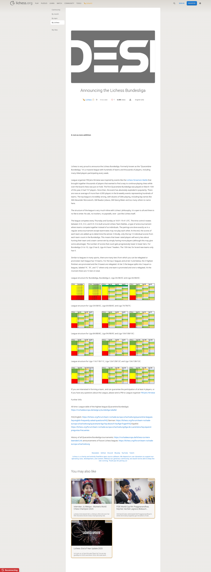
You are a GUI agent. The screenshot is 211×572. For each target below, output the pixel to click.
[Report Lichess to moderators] (130, 99)
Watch (59, 3)
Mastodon (95, 453)
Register (191, 3)
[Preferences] (200, 3)
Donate (89, 3)
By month (55, 14)
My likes (55, 30)
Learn (52, 3)
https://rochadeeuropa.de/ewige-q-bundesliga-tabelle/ (94, 410)
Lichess (88, 99)
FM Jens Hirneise (148, 392)
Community (69, 3)
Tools (78, 3)
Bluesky (117, 453)
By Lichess (55, 22)
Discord (110, 453)
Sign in (181, 3)
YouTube (125, 453)
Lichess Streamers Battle (137, 180)
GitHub (103, 453)
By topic (55, 18)
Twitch (131, 453)
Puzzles (44, 3)
